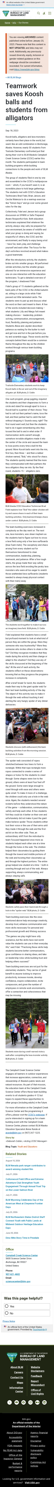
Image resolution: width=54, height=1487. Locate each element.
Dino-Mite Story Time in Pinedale (22, 1238)
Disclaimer (35, 1441)
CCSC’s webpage (36, 1114)
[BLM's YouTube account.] (16, 1402)
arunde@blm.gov (14, 1132)
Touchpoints (39, 1329)
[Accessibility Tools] (44, 13)
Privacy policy (37, 1445)
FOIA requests (14, 1445)
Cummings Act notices (38, 1464)
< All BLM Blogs (13, 77)
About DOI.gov (14, 1432)
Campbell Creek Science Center (22, 1255)
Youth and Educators (27, 1146)
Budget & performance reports (15, 1467)
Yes (12, 1306)
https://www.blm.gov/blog (26, 69)
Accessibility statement (15, 1439)
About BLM (17, 1367)
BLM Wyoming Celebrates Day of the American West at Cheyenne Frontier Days (24, 1203)
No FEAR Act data (12, 1450)
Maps (20, 1382)
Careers (18, 1372)
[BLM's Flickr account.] (37, 1402)
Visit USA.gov (32, 1482)
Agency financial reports (39, 1434)
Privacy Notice (9, 1321)
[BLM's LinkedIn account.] (44, 1402)
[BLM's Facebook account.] (23, 1402)
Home (7, 23)
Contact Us (16, 1377)
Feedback (36, 1376)
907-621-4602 (13, 1274)
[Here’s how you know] (27, 4)
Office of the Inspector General (13, 1457)
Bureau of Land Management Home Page (20, 14)
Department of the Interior (26, 1426)
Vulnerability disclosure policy (36, 1454)
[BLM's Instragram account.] (30, 1402)
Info (14, 23)
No (11, 1313)
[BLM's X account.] (9, 1402)
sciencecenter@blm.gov (18, 1281)
